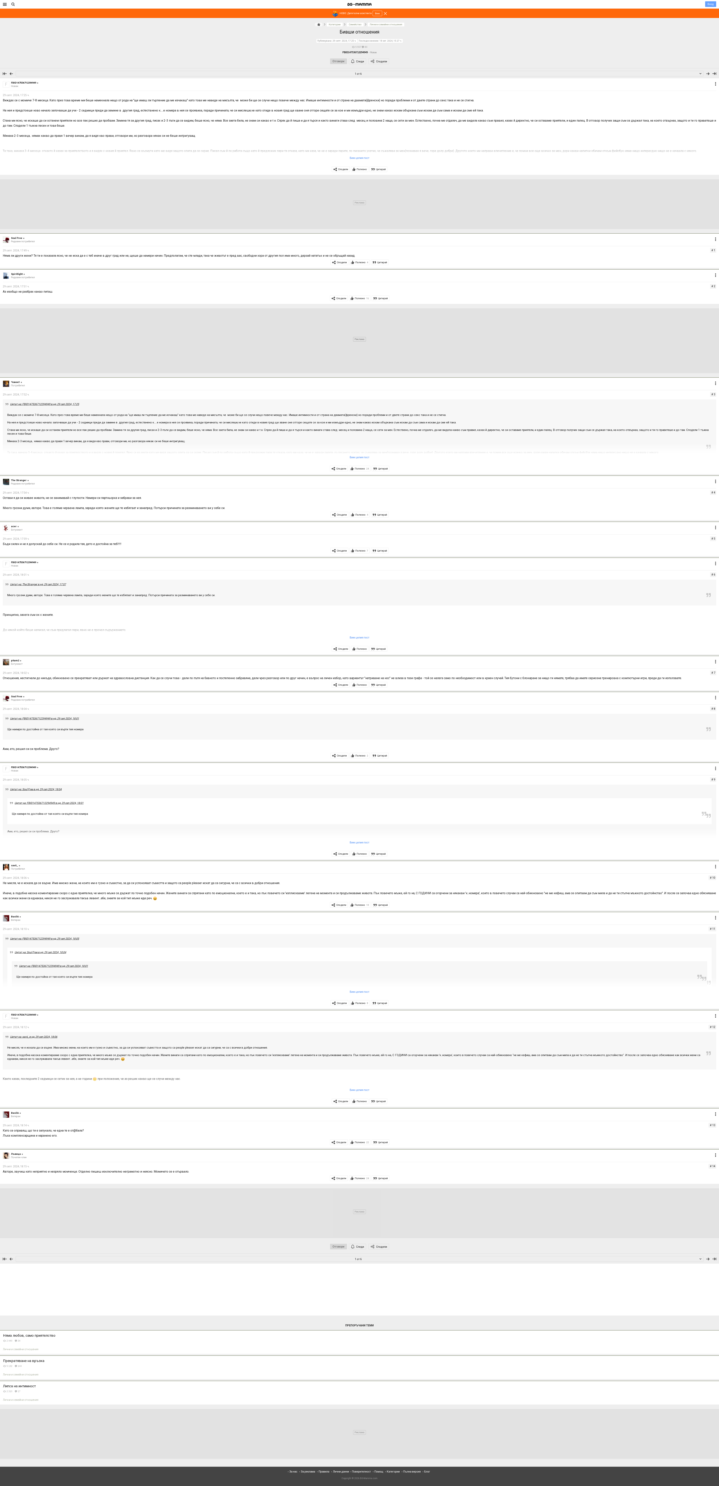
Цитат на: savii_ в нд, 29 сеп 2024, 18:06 (33, 1036)
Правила (324, 1471)
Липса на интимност (19, 1386)
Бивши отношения (359, 32)
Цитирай (381, 169)
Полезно (362, 169)
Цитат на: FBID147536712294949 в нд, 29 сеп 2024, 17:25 (44, 404)
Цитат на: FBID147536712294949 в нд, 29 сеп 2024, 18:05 (44, 938)
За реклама (308, 1471)
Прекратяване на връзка (23, 1361)
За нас (293, 1471)
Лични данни (341, 1471)
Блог (427, 1471)
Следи (360, 61)
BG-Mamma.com (368, 1478)
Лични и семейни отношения (20, 1349)
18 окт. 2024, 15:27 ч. (391, 41)
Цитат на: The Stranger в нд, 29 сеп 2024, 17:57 (38, 584)
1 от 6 (358, 73)
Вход (711, 4)
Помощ (378, 1471)
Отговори (338, 61)
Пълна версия (412, 1471)
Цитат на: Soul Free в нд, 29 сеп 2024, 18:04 (36, 789)
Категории (393, 1471)
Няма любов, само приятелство (29, 1335)
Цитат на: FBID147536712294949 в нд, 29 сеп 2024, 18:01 (44, 718)
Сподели (381, 61)
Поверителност (361, 1471)
